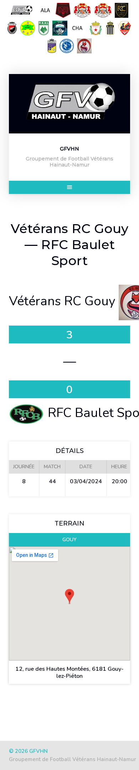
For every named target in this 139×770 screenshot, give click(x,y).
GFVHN (69, 149)
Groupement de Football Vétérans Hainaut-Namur (72, 759)
